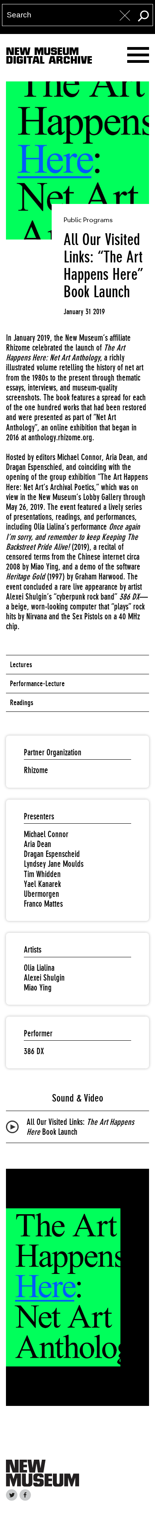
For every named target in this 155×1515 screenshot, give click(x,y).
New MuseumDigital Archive (49, 57)
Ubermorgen (41, 894)
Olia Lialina (39, 968)
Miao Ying (38, 987)
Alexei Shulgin (44, 978)
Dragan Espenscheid (52, 854)
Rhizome (36, 770)
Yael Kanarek (42, 884)
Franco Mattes (43, 904)
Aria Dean (37, 844)
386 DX (34, 1051)
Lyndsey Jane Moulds (53, 864)
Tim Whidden (42, 874)
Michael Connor (46, 834)
